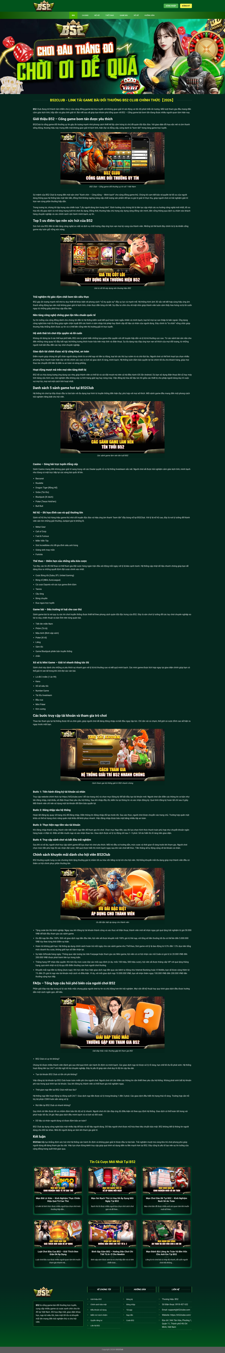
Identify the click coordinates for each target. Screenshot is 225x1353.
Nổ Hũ (97, 15)
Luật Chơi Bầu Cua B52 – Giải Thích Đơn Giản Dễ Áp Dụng (58, 1253)
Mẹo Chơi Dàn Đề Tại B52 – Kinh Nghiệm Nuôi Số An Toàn (166, 1199)
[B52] (46, 6)
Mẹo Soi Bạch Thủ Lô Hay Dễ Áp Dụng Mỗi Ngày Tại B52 (112, 1199)
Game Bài (124, 15)
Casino (85, 15)
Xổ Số (136, 15)
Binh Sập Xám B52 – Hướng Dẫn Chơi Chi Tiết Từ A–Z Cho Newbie (112, 1253)
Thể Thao (109, 15)
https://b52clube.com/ (72, 796)
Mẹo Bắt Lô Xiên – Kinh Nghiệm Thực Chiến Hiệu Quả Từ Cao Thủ (58, 1199)
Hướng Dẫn (149, 15)
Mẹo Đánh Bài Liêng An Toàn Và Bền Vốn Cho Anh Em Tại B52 (166, 1253)
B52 (73, 15)
